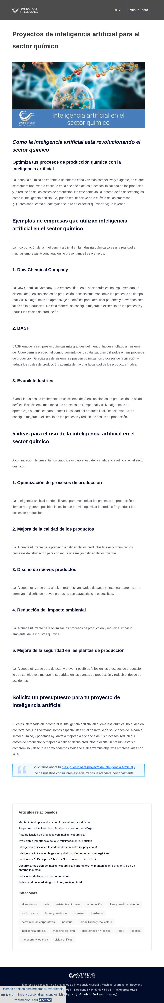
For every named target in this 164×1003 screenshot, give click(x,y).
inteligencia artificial (34, 930)
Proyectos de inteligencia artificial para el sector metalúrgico (56, 828)
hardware (97, 913)
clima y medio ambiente (124, 904)
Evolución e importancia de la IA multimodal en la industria (55, 840)
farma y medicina (56, 913)
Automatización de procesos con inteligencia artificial (52, 834)
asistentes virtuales (68, 904)
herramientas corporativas (38, 921)
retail (120, 930)
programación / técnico (96, 930)
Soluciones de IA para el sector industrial (44, 876)
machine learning (64, 930)
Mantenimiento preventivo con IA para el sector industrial (54, 822)
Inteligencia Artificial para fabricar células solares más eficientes (59, 859)
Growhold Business (91, 994)
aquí (35, 1000)
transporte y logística (35, 939)
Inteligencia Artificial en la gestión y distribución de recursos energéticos (64, 853)
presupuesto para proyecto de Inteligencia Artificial (97, 767)
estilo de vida (30, 913)
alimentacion (30, 904)
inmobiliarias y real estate (96, 921)
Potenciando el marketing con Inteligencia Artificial (50, 882)
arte (46, 904)
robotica (135, 930)
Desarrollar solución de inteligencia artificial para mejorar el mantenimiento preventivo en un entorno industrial (77, 867)
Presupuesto (138, 10)
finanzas (79, 913)
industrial (67, 921)
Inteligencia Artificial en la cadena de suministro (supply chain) (58, 847)
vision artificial (63, 939)
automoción (94, 904)
